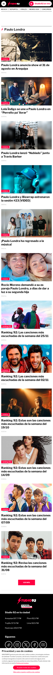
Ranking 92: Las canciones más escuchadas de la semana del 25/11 (25, 334)
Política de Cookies (22, 663)
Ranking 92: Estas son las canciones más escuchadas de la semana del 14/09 (26, 471)
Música (5, 59)
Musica (4, 9)
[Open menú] (3, 3)
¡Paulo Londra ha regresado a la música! (22, 242)
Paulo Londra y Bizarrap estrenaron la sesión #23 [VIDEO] (25, 198)
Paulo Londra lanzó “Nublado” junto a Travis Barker (25, 154)
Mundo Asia (34, 9)
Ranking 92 (6, 326)
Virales (23, 9)
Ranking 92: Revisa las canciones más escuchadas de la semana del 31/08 (23, 566)
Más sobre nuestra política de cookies (26, 672)
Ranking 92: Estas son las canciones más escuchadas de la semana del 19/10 (26, 424)
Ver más (26, 582)
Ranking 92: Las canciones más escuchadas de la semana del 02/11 (25, 378)
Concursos (46, 9)
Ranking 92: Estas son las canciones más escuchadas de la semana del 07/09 (26, 519)
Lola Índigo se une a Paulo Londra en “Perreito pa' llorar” (26, 110)
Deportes (14, 9)
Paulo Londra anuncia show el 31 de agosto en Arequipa (25, 66)
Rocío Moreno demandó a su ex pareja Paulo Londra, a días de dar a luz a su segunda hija (25, 288)
